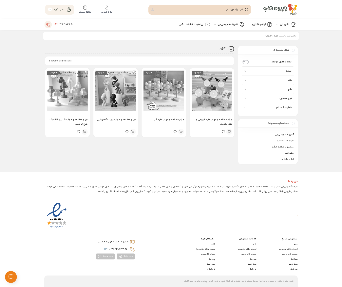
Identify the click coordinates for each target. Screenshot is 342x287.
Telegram (128, 256)
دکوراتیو (289, 153)
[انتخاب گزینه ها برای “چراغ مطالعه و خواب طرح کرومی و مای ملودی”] (229, 132)
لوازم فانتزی (287, 159)
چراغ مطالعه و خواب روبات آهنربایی (116, 120)
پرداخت (294, 259)
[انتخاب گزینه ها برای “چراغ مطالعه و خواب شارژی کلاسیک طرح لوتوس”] (85, 132)
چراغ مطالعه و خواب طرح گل (169, 120)
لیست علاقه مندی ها (288, 249)
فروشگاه (294, 269)
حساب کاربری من (290, 254)
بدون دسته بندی (285, 141)
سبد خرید (293, 264)
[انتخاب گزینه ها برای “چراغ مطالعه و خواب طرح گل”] (181, 132)
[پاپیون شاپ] (276, 9)
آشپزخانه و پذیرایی (284, 135)
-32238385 (115, 249)
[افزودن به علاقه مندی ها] (223, 132)
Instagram (108, 256)
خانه (296, 244)
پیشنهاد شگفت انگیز (283, 147)
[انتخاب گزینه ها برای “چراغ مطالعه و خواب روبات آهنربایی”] (133, 132)
